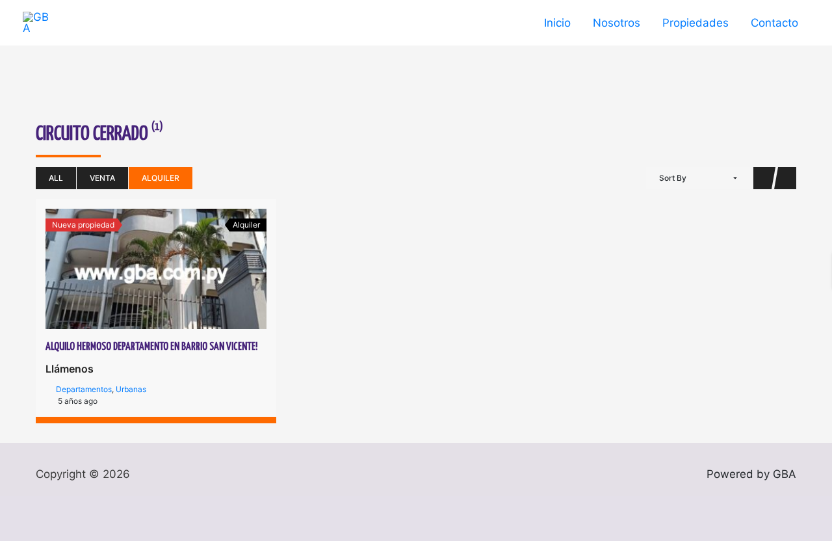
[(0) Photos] (142, 269)
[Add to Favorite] (170, 269)
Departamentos (84, 389)
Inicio (557, 22)
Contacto (774, 22)
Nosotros (616, 22)
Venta (102, 178)
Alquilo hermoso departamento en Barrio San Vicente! (151, 346)
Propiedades (695, 22)
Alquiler (160, 178)
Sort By (672, 178)
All (56, 178)
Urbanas (131, 389)
